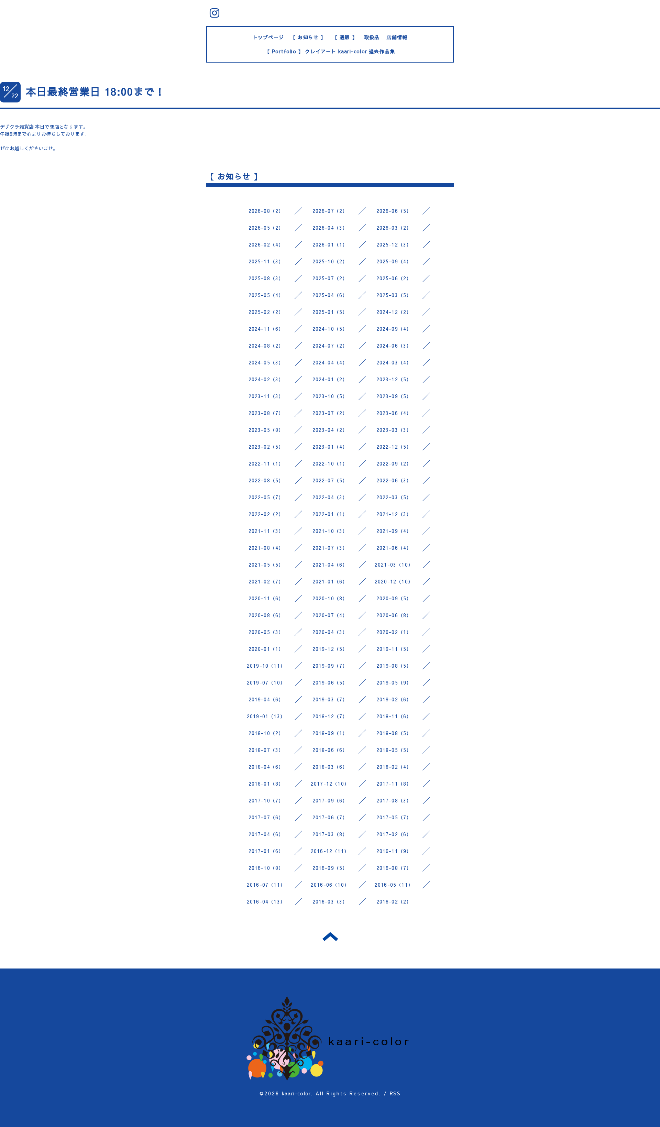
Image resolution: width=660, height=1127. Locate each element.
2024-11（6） (266, 328)
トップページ (268, 37)
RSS (395, 1093)
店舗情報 (396, 37)
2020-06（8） (394, 615)
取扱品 (372, 37)
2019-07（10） (266, 682)
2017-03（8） (330, 834)
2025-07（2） (330, 278)
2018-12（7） (330, 716)
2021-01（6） (330, 581)
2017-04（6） (266, 834)
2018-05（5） (394, 749)
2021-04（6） (330, 564)
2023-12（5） (394, 379)
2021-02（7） (266, 581)
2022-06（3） (394, 480)
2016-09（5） (330, 867)
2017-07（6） (266, 817)
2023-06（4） (394, 412)
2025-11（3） (266, 261)
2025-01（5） (330, 311)
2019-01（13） (266, 716)
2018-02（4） (394, 766)
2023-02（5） (266, 446)
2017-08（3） (394, 800)
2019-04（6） (266, 699)
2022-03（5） (394, 497)
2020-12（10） (394, 581)
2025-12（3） (394, 244)
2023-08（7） (266, 412)
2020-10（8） (330, 598)
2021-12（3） (394, 514)
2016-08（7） (394, 867)
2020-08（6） (266, 615)
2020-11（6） (266, 598)
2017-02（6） (394, 834)
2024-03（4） (394, 362)
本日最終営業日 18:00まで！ (95, 91)
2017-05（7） (394, 817)
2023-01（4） (330, 446)
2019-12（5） (330, 648)
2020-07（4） (330, 615)
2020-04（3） (330, 631)
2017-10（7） (266, 800)
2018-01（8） (266, 783)
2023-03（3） (394, 429)
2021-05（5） (266, 564)
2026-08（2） (266, 210)
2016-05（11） (394, 884)
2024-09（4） (394, 328)
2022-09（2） (394, 463)
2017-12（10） (330, 783)
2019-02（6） (394, 699)
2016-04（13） (266, 901)
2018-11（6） (394, 716)
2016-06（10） (330, 884)
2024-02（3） (266, 379)
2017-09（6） (330, 800)
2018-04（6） (266, 766)
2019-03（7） (330, 699)
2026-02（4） (266, 244)
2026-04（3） (330, 227)
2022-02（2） (266, 514)
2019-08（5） (394, 665)
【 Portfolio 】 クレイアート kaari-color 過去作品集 (330, 51)
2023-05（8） (266, 429)
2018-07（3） (266, 749)
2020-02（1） (394, 631)
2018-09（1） (330, 733)
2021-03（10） (394, 564)
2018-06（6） (330, 749)
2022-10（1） (330, 463)
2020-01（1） (266, 648)
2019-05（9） (394, 682)
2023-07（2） (330, 412)
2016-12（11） (330, 850)
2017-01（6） (266, 850)
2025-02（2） (266, 311)
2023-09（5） (394, 396)
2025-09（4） (394, 261)
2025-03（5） (394, 295)
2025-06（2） (394, 278)
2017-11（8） (394, 783)
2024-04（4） (330, 362)
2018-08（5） (394, 733)
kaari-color (296, 1093)
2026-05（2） (266, 227)
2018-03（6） (330, 766)
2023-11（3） (266, 396)
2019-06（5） (330, 682)
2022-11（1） (266, 463)
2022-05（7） (266, 497)
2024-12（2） (394, 311)
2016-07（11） (266, 884)
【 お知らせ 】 (308, 37)
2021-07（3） (330, 547)
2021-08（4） (266, 547)
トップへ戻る (330, 936)
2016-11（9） (394, 850)
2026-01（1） (330, 244)
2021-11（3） (266, 530)
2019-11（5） (394, 648)
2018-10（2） (266, 733)
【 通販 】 (345, 37)
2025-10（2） (330, 261)
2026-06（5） (394, 210)
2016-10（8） (266, 867)
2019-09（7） (330, 665)
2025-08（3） (266, 278)
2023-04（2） (330, 429)
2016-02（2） (394, 901)
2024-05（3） (266, 362)
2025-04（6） (330, 295)
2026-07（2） (330, 210)
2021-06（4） (394, 547)
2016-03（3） (330, 901)
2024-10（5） (330, 328)
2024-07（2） (330, 345)
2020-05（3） (266, 631)
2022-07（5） (330, 480)
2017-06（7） (330, 817)
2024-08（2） (266, 345)
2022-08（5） (266, 480)
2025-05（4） (266, 295)
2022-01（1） (330, 514)
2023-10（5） (330, 396)
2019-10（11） (266, 665)
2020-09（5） (394, 598)
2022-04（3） (330, 497)
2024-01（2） (330, 379)
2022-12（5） (394, 446)
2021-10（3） (330, 530)
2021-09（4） (394, 530)
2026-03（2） (394, 227)
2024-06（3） (394, 345)
